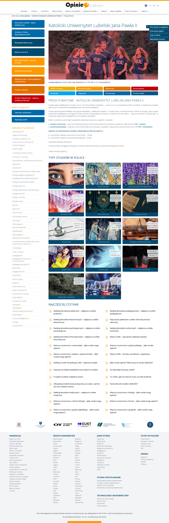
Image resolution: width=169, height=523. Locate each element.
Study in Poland (130, 11)
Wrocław (77, 500)
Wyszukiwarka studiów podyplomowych (109, 481)
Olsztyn (55, 474)
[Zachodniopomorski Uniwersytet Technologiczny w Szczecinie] (84, 425)
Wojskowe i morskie (103, 465)
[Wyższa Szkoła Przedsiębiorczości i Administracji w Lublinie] (150, 425)
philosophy (16, 268)
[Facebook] (146, 5)
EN (154, 6)
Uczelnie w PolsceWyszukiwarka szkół (22, 33)
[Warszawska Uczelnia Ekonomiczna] (128, 425)
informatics (16, 220)
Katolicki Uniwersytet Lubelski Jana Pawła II (47, 16)
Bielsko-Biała (57, 441)
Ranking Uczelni (14, 453)
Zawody (104, 11)
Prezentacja (110, 93)
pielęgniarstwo (18, 272)
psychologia (17, 297)
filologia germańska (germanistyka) (24, 178)
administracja (17, 131)
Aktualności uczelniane (23, 71)
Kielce (77, 458)
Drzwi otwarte (138, 89)
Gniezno (77, 451)
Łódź (54, 469)
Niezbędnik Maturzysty (23, 43)
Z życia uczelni (13, 458)
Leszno (77, 465)
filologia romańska (19, 197)
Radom (55, 484)
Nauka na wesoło (14, 488)
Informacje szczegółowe (159, 27)
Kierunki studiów (89, 11)
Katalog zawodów (15, 484)
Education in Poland (147, 441)
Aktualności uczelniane (16, 455)
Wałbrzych (78, 495)
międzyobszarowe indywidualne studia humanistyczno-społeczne (26, 242)
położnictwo (17, 275)
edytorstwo (16, 164)
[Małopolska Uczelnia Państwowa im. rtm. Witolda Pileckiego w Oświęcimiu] (18, 425)
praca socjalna (18, 279)
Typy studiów (155, 35)
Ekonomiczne (101, 441)
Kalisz (77, 455)
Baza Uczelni (13, 448)
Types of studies (146, 446)
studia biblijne (17, 315)
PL (150, 6)
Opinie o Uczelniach (15, 451)
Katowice (56, 458)
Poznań (77, 479)
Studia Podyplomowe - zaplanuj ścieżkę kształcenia (27, 99)
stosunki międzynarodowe (22, 311)
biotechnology (17, 149)
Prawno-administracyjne (104, 446)
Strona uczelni (138, 93)
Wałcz (55, 498)
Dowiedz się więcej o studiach (18, 477)
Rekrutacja (110, 89)
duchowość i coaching (20, 157)
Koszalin (77, 460)
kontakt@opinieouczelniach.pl (122, 513)
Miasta (144, 11)
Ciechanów (78, 444)
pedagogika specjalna (20, 264)
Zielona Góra (79, 502)
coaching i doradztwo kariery (22, 153)
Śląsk (54, 491)
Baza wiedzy (101, 503)
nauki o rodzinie (18, 252)
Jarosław (77, 453)
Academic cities (146, 444)
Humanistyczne (102, 455)
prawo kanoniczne (19, 286)
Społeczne (100, 453)
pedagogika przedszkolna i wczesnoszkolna (22, 260)
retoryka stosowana (20, 301)
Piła (76, 477)
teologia (15, 322)
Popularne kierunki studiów (17, 479)
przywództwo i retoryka (21, 294)
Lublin (55, 467)
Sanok (55, 486)
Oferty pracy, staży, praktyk (105, 499)
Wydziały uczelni (21, 120)
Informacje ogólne (157, 31)
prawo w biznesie (19, 290)
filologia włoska (18, 201)
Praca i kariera (115, 11)
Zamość (55, 502)
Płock (55, 479)
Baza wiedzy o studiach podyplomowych (110, 488)
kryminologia (17, 235)
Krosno (77, 462)
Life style (12, 491)
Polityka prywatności (147, 459)
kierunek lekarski (18, 227)
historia (15, 209)
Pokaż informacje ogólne (57, 151)
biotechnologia (18, 145)
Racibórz (78, 481)
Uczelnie (44, 11)
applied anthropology (20, 135)
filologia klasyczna (19, 186)
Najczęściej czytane (157, 39)
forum (121, 146)
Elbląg (77, 446)
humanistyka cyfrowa (20, 216)
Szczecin (77, 488)
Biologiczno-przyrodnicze (105, 448)
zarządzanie (17, 326)
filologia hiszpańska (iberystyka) (23, 182)
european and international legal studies (26, 171)
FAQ (142, 448)
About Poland (145, 439)
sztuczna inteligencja (20, 318)
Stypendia (82, 93)
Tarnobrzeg (78, 491)
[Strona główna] (84, 5)
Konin (55, 460)
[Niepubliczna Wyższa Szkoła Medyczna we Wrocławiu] (106, 425)
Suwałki (55, 488)
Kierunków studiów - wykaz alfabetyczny (25, 24)
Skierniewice (79, 486)
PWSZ (99, 469)
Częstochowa (57, 446)
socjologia (16, 308)
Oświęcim (56, 477)
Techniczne (100, 439)
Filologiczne (100, 460)
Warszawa (78, 498)
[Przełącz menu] (147, 26)
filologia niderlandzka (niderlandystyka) (26, 190)
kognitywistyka (17, 231)
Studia (33, 11)
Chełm (55, 444)
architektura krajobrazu (21, 139)
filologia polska (18, 193)
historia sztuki (17, 212)
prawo (15, 283)
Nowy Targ (56, 472)
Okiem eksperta (102, 506)
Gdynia (77, 448)
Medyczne (100, 444)
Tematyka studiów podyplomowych (108, 483)
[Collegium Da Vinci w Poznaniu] (40, 425)
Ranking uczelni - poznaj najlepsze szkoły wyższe (28, 80)
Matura (24, 11)
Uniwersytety (101, 467)
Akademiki (54, 93)
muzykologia (17, 248)
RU (158, 6)
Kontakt (143, 462)
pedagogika (16, 255)
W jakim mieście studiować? (18, 465)
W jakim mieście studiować (105, 485)
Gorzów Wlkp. (57, 453)
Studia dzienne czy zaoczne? (18, 469)
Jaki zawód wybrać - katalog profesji (25, 61)
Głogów (55, 451)
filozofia (15, 205)
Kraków (55, 462)
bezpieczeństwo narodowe (22, 142)
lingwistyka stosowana (20, 238)
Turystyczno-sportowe (104, 458)
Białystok (78, 439)
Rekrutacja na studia (15, 472)
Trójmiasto (56, 495)
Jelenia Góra (57, 455)
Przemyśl (56, 481)
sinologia (16, 305)
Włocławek (56, 500)
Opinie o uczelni (56, 89)
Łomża (77, 467)
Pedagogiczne (101, 451)
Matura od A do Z (21, 52)
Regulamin (144, 457)
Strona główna (25, 16)
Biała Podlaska (57, 439)
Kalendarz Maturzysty (16, 446)
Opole (77, 474)
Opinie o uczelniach (72, 11)
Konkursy (144, 464)
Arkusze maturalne (15, 444)
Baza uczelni (57, 11)
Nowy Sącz (78, 469)
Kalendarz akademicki (23, 113)
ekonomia (16, 168)
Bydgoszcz (78, 441)
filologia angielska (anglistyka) (23, 175)
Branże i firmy (101, 501)
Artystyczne (100, 462)
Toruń (77, 493)
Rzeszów (78, 484)
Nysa (76, 472)
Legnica (55, 465)
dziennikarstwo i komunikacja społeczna (26, 160)
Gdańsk (55, 448)
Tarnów (55, 493)
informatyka (17, 224)
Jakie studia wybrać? (15, 460)
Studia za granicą (21, 90)
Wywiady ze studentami (16, 474)
